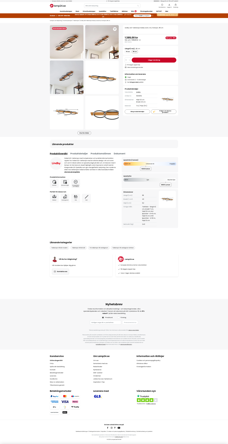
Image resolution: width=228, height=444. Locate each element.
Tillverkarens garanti (57, 385)
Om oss (96, 360)
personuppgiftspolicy (126, 344)
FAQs (52, 363)
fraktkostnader (119, 437)
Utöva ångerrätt (56, 360)
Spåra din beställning (57, 367)
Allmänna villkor (142, 363)
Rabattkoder (97, 367)
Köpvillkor (103, 431)
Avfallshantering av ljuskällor (144, 431)
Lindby (138, 92)
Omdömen (97, 376)
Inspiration (97, 382)
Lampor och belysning (56, 20)
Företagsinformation (144, 367)
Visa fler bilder (84, 133)
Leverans (53, 376)
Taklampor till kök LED (78, 248)
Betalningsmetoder (56, 373)
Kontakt (52, 370)
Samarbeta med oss (100, 363)
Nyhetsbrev (97, 370)
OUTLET (159, 11)
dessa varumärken (133, 330)
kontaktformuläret (101, 344)
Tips (103, 382)
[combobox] (112, 6)
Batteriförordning (131, 431)
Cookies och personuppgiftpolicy (116, 431)
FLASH (142, 16)
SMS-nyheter (98, 373)
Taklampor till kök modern (59, 248)
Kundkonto (53, 379)
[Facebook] (108, 428)
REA (132, 11)
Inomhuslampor (67, 20)
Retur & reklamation (57, 382)
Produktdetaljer (79, 153)
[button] (66, 77)
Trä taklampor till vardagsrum (99, 248)
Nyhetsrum (108, 379)
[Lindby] (56, 163)
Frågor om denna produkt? (165, 111)
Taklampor (76, 20)
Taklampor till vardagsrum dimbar (123, 248)
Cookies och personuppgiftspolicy (148, 360)
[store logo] (58, 5)
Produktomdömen (101, 153)
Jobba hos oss (98, 379)
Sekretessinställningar (82, 431)
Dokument (119, 153)
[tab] (59, 153)
